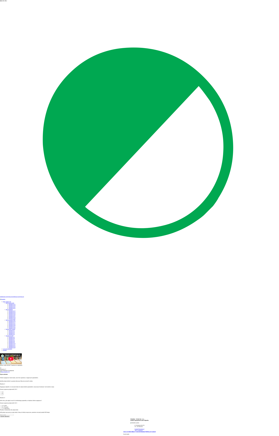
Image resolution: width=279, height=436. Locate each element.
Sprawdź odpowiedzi (5, 416)
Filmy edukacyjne (7, 301)
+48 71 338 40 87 (139, 430)
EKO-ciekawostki (10, 303)
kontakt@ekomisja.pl (139, 429)
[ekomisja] (2, 299)
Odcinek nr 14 (12, 312)
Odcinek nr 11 (12, 345)
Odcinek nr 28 (12, 328)
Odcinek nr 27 (12, 326)
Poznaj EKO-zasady (10, 329)
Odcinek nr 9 (12, 342)
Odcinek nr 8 (12, 341)
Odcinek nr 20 (12, 314)
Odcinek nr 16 (12, 321)
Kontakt (5, 350)
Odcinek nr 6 (12, 338)
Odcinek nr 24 (12, 317)
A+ (5, 0)
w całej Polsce (5, 408)
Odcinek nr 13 (12, 311)
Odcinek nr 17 (12, 322)
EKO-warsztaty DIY (10, 320)
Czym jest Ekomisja (7, 349)
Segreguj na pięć (9, 335)
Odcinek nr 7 (12, 339)
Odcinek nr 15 (12, 304)
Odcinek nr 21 (12, 316)
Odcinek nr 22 (12, 307)
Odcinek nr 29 (12, 347)
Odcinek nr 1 (12, 330)
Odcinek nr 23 (12, 308)
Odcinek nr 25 (12, 324)
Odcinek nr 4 (12, 334)
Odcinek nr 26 (12, 325)
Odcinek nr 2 (12, 331)
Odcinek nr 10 (12, 343)
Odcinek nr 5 (12, 337)
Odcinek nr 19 (12, 313)
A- (1, 0)
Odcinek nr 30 (12, 318)
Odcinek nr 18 (12, 305)
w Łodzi (4, 405)
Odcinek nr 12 (12, 346)
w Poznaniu (5, 407)
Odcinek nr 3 (12, 333)
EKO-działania (9, 309)
